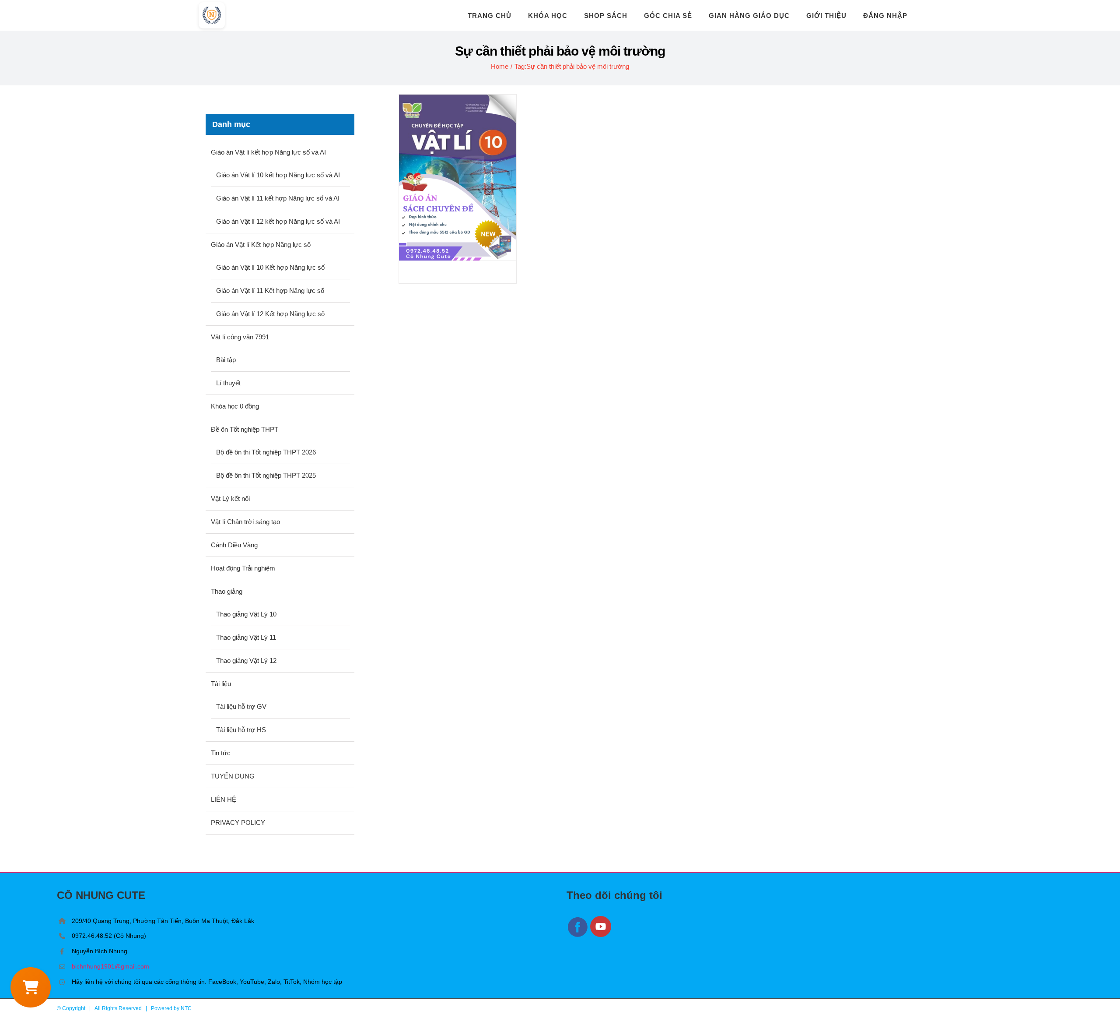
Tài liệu (221, 683)
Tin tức (221, 753)
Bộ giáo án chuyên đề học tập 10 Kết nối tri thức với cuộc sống (458, 177)
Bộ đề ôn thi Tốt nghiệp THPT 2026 (266, 452)
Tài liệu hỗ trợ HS (241, 729)
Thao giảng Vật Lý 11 (246, 637)
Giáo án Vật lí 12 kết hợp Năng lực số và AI (278, 221)
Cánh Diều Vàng (234, 545)
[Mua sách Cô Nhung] (30, 987)
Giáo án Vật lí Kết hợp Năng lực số (261, 244)
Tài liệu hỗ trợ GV (241, 706)
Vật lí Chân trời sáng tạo (245, 521)
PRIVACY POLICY (238, 822)
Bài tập (226, 359)
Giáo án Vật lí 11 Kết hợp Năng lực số (270, 290)
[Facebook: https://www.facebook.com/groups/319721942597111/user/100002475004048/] (578, 935)
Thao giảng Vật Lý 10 (246, 614)
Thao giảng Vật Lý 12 (246, 660)
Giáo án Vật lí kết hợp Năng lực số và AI (268, 152)
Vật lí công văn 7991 (240, 337)
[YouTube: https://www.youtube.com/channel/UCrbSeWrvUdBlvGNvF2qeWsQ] (601, 935)
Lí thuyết (228, 383)
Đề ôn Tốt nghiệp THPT (244, 429)
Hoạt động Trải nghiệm (243, 568)
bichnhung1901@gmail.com (110, 966)
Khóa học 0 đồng (235, 406)
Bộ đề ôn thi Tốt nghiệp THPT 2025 (266, 475)
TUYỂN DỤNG (233, 776)
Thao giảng (226, 591)
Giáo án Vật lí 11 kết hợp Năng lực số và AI (278, 198)
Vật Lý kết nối (230, 498)
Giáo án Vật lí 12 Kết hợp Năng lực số (270, 313)
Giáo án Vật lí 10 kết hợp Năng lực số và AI (278, 175)
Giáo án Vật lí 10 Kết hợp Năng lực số (270, 267)
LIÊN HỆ (223, 799)
